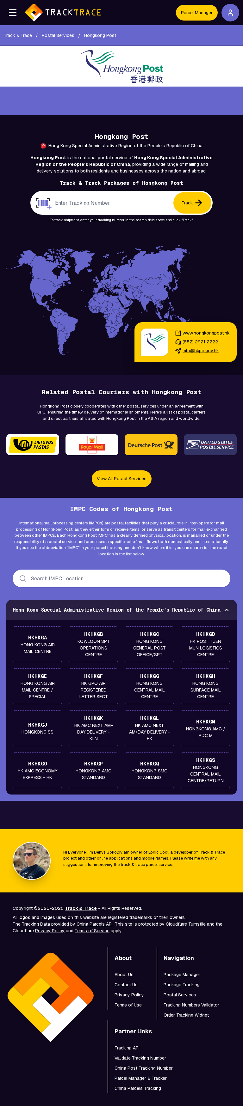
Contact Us (126, 985)
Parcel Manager (197, 12)
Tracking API (127, 1048)
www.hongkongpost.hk (206, 333)
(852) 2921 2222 (200, 342)
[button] (13, 13)
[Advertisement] (121, 101)
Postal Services (180, 995)
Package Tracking (182, 985)
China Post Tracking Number (144, 1068)
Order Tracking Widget (186, 1015)
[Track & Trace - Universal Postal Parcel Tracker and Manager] (63, 12)
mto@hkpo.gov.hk (201, 351)
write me (192, 858)
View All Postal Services (121, 478)
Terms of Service (92, 931)
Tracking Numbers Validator (191, 1005)
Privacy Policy (50, 931)
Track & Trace (212, 852)
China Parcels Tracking (138, 1088)
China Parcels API (95, 924)
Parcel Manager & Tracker (141, 1078)
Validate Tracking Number (140, 1058)
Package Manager (182, 974)
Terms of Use (128, 1005)
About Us (124, 974)
